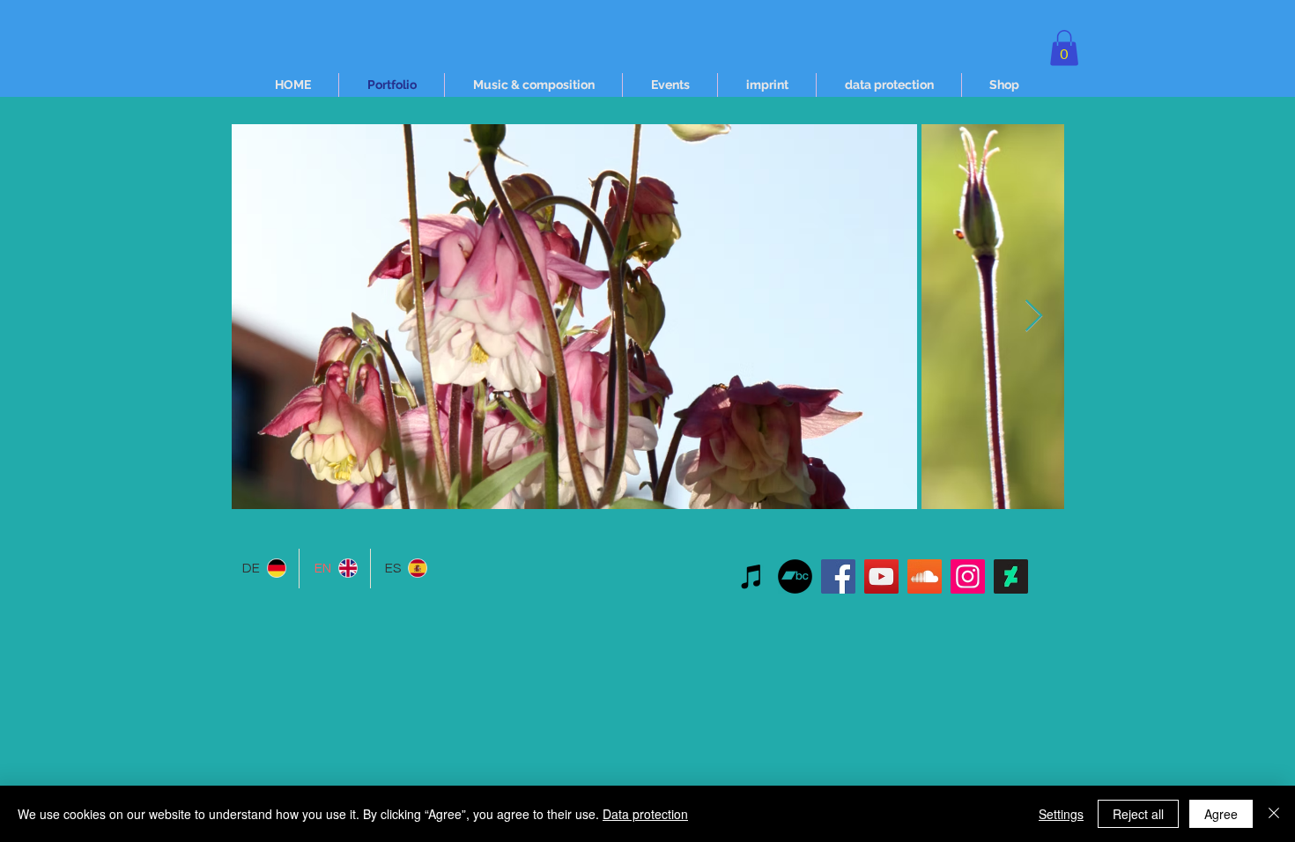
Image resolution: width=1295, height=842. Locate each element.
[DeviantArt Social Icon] (1011, 576)
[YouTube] (881, 576)
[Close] (1273, 814)
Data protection (645, 814)
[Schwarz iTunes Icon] (752, 576)
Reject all (1138, 814)
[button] (1064, 48)
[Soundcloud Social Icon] (924, 576)
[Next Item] (1034, 316)
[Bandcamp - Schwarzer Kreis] (795, 576)
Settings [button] (1061, 814)
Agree (1221, 814)
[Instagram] (968, 576)
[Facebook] (838, 576)
